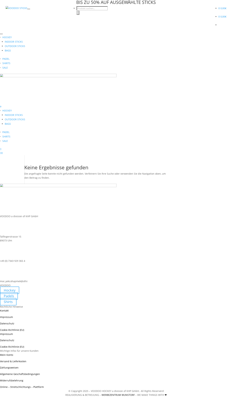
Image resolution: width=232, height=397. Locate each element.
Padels (9, 296)
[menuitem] (116, 125)
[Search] (78, 13)
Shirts (8, 301)
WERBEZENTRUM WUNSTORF (118, 394)
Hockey (9, 290)
